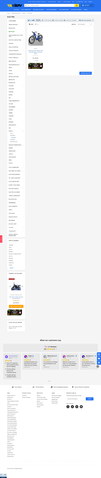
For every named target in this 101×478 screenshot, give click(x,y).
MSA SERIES (12, 220)
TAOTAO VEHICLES (13, 50)
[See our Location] (99, 363)
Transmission (12, 231)
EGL (10, 97)
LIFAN (10, 119)
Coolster (10, 265)
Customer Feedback (26, 397)
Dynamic (11, 94)
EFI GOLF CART (13, 223)
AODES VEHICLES (13, 24)
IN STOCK (16, 9)
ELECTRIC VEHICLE (14, 188)
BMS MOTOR (12, 79)
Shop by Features (13, 216)
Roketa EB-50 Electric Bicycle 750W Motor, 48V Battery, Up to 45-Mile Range (35, 52)
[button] (3, 476)
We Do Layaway (40, 404)
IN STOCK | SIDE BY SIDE (15, 40)
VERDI (10, 160)
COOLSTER (11, 88)
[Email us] (99, 359)
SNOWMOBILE (12, 202)
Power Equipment (13, 206)
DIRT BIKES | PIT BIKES (38, 9)
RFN (10, 128)
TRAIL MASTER (12, 157)
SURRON (11, 148)
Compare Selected (86, 73)
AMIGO (10, 67)
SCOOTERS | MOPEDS (51, 9)
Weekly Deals (12, 28)
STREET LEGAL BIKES (14, 185)
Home (8, 13)
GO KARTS (12, 139)
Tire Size (11, 227)
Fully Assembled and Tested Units (16, 36)
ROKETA (24, 13)
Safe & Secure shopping (56, 395)
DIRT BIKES (12, 135)
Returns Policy (54, 401)
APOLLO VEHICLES (13, 47)
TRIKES (85, 9)
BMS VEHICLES (12, 61)
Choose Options (17, 306)
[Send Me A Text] (99, 354)
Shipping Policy (55, 399)
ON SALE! (11, 43)
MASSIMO (11, 122)
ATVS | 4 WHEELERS (25, 9)
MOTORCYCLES (13, 141)
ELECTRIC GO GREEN (76, 9)
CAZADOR (11, 85)
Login (86, 1)
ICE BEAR (11, 109)
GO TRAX (11, 103)
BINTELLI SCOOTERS (14, 76)
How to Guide (39, 403)
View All (11, 267)
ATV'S (11, 133)
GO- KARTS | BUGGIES (14, 178)
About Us (38, 395)
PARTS (10, 209)
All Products (12, 213)
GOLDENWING (12, 106)
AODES (10, 70)
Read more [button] (27, 367)
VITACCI (10, 163)
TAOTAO (11, 154)
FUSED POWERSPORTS (14, 100)
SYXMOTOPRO (12, 151)
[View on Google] (25, 356)
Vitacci (10, 247)
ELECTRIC (30, 13)
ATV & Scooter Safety (41, 397)
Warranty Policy (55, 403)
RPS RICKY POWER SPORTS (15, 145)
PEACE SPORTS (12, 125)
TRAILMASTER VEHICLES (15, 54)
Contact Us (24, 395)
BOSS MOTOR (12, 82)
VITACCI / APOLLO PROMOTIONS (13, 235)
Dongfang (11, 91)
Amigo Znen (11, 262)
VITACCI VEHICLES (13, 57)
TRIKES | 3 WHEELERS (14, 195)
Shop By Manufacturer (16, 13)
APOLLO (11, 73)
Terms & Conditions (56, 397)
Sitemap (38, 406)
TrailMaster (11, 245)
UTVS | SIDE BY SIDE (63, 9)
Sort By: (74, 24)
